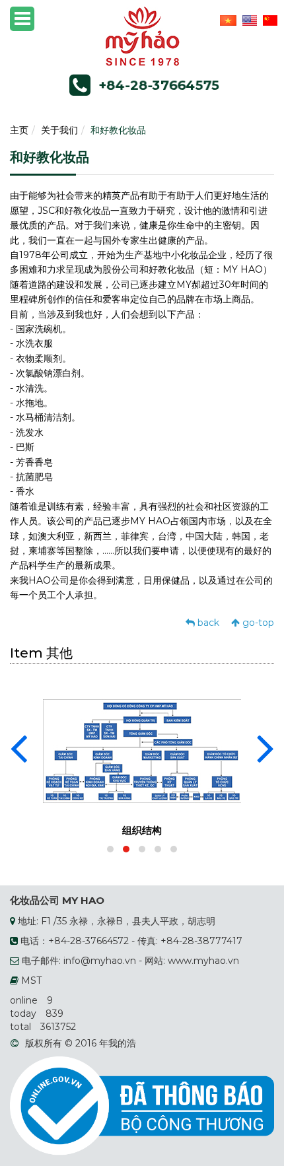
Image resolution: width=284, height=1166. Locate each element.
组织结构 (142, 830)
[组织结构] (142, 750)
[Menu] (22, 19)
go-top (257, 623)
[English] (248, 20)
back (207, 623)
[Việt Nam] (226, 20)
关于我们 (59, 130)
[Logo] (142, 36)
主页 (19, 130)
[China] (268, 20)
